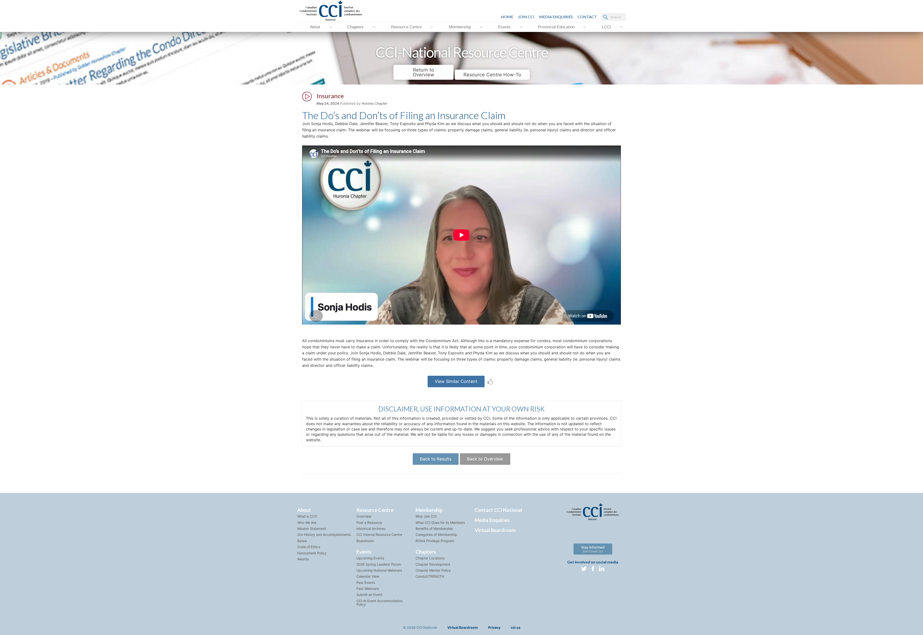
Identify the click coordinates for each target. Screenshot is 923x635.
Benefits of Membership (434, 528)
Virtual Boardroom (495, 530)
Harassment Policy (311, 553)
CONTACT (587, 16)
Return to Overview (423, 72)
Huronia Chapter (374, 103)
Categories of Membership (436, 534)
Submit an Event (369, 595)
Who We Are (306, 522)
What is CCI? (307, 516)
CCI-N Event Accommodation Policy (379, 602)
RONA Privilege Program (435, 541)
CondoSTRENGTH (430, 576)
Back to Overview (485, 458)
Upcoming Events (370, 558)
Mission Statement (311, 528)
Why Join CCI (426, 516)
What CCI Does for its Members (440, 522)
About (315, 27)
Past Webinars (367, 589)
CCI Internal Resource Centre (379, 534)
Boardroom (365, 541)
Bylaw (302, 541)
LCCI (606, 27)
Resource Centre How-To (492, 75)
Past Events (365, 583)
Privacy (494, 627)
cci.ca (515, 627)
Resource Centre (406, 27)
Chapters (355, 27)
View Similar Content (456, 381)
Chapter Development (433, 564)
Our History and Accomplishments (324, 534)
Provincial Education (556, 27)
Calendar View (367, 576)
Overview (363, 516)
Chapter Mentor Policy (433, 570)
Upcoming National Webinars (379, 570)
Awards (303, 559)
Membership (460, 27)
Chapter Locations (430, 558)
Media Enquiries (556, 16)
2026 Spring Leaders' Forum (378, 564)
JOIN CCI (526, 16)
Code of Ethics (308, 547)
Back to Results (435, 458)
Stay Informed (593, 549)
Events (504, 27)
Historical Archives (370, 528)
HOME (507, 16)
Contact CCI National (498, 510)
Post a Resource (369, 522)
